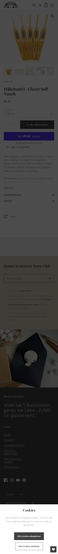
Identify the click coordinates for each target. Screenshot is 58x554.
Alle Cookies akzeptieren (29, 536)
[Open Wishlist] (53, 549)
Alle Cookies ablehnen (29, 546)
